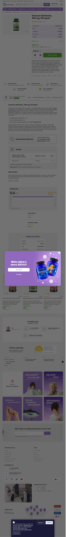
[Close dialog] (59, 253)
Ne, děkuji (18, 274)
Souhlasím (49, 522)
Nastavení (16, 533)
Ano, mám (19, 269)
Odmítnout (41, 522)
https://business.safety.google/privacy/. (22, 529)
